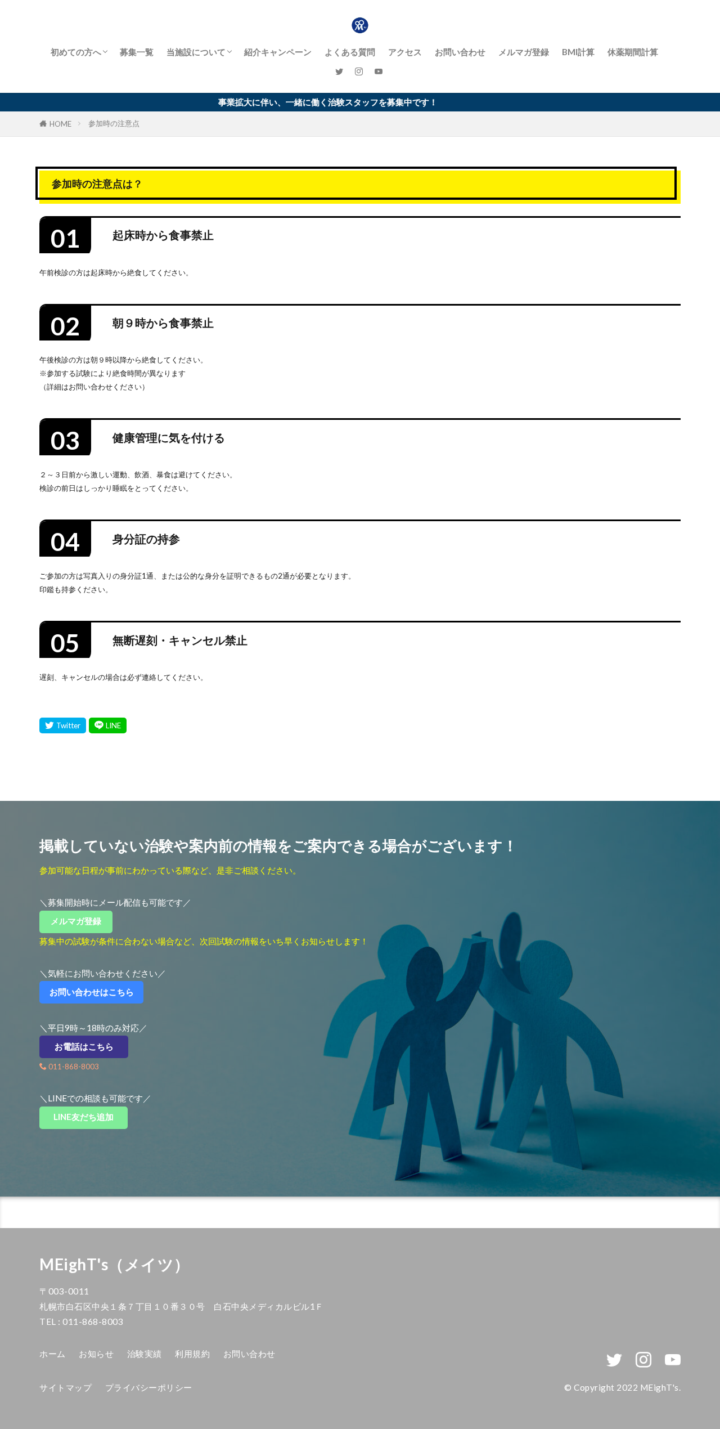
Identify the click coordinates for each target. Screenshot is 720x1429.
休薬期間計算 (633, 52)
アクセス (405, 52)
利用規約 (192, 1354)
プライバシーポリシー (148, 1387)
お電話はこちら (91, 1046)
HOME (60, 123)
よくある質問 (350, 52)
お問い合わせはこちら (96, 992)
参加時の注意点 (114, 123)
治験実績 (144, 1354)
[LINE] (108, 725)
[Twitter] (62, 725)
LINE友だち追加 (90, 1117)
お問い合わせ (460, 52)
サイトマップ (65, 1387)
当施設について (196, 52)
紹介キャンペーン (278, 52)
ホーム (52, 1354)
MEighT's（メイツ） (114, 1264)
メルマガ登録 (523, 52)
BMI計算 (578, 52)
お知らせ (96, 1354)
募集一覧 (137, 52)
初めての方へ (76, 52)
